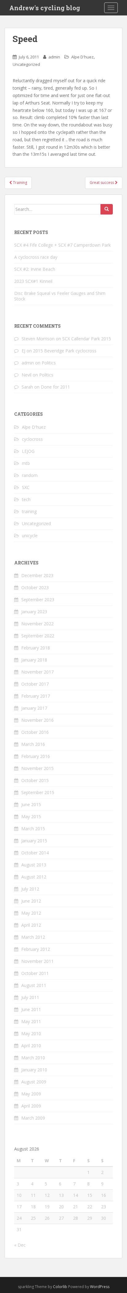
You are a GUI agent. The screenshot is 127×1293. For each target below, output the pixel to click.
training (29, 511)
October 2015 (35, 780)
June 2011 (31, 1009)
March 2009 (33, 1118)
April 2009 (31, 1106)
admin (54, 57)
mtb (26, 463)
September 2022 (37, 636)
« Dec (20, 1245)
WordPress (99, 1286)
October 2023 (35, 587)
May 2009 (31, 1094)
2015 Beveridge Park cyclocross (64, 351)
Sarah (27, 387)
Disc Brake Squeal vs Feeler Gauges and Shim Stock (59, 296)
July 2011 (30, 997)
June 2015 (31, 804)
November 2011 (37, 961)
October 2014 (35, 853)
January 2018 (34, 660)
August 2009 (33, 1082)
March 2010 (33, 1058)
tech (26, 499)
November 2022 (37, 624)
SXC (26, 487)
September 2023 (37, 599)
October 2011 (35, 973)
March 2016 (33, 744)
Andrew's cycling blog (44, 8)
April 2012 (31, 925)
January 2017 (34, 708)
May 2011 (31, 1021)
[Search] (106, 209)
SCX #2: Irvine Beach (34, 269)
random (30, 475)
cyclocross (32, 439)
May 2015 (31, 816)
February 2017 (35, 696)
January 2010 (34, 1070)
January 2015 (34, 841)
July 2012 (30, 889)
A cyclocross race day (35, 257)
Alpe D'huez (82, 57)
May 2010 (31, 1033)
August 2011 (33, 985)
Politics (49, 363)
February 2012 (35, 949)
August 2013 (33, 865)
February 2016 (35, 756)
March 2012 (33, 937)
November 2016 (37, 720)
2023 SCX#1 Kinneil (33, 281)
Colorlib (60, 1286)
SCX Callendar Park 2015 (86, 339)
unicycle (30, 535)
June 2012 (31, 901)
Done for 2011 (55, 387)
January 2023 (34, 612)
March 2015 (33, 829)
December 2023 (37, 575)
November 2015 (37, 768)
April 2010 (31, 1045)
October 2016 (35, 732)
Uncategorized (26, 64)
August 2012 (33, 877)
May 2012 (31, 913)
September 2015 (37, 792)
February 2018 (35, 648)
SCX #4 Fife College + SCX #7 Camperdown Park (62, 245)
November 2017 (37, 672)
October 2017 (35, 684)
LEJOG (28, 451)
